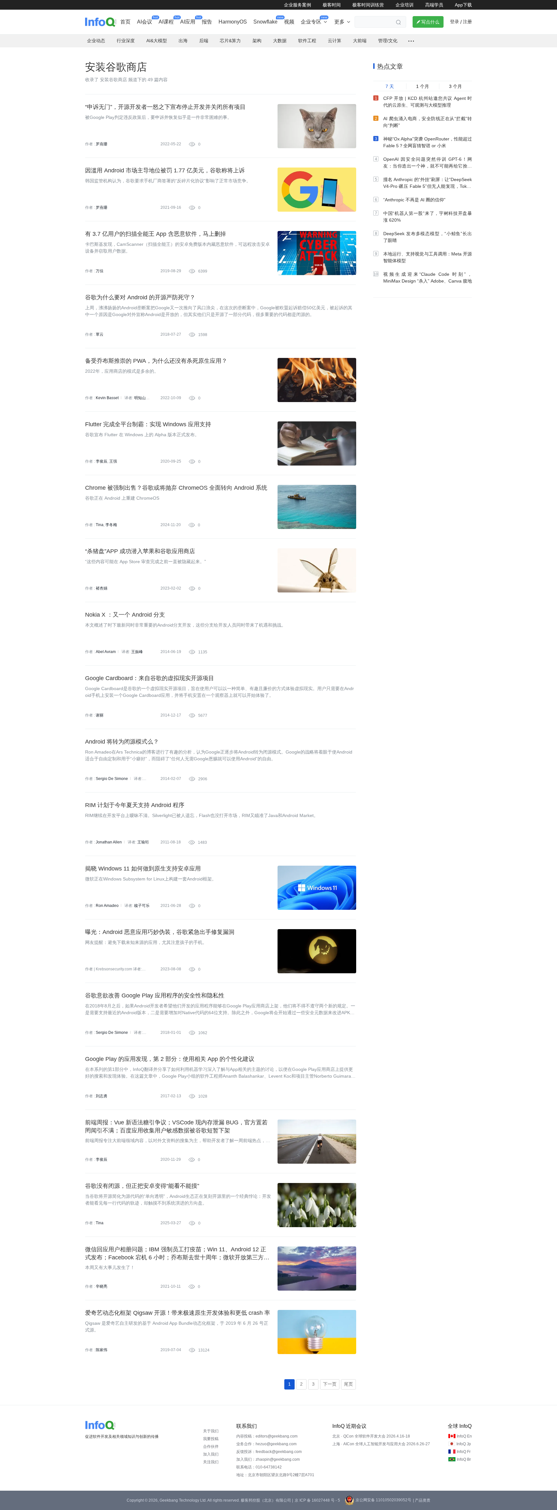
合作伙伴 (211, 1446)
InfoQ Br (464, 1459)
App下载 (463, 4)
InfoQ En (464, 1436)
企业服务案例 (297, 4)
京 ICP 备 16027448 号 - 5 (317, 1500)
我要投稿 (211, 1439)
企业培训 (405, 4)
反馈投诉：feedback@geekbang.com (269, 1451)
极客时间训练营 (368, 4)
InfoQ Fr (464, 1451)
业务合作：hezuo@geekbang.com (266, 1444)
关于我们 (211, 1431)
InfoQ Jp (463, 1444)
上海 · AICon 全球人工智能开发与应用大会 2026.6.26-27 (381, 1444)
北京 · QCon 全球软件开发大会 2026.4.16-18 (371, 1436)
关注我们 (211, 1462)
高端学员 (434, 4)
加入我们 (211, 1454)
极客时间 (332, 4)
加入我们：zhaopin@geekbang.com (268, 1459)
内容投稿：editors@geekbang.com (267, 1436)
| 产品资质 (421, 1500)
